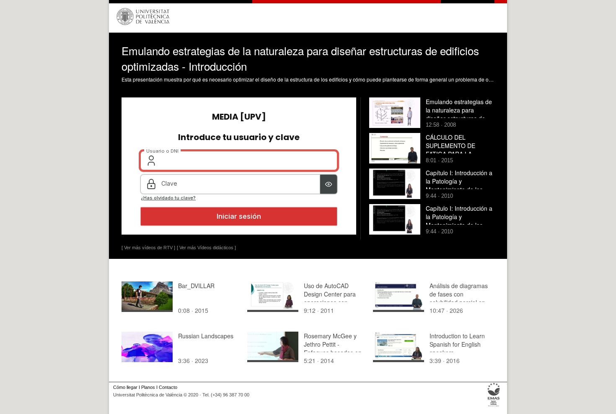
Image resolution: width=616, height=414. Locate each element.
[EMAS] (494, 406)
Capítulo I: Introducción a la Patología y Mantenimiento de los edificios (459, 185)
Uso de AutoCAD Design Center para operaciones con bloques (330, 298)
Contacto (168, 387)
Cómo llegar (125, 387)
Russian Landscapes (205, 336)
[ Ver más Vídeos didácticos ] (206, 247)
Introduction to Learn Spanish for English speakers (457, 344)
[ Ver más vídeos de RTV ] (148, 247)
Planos (148, 387)
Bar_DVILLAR (196, 285)
